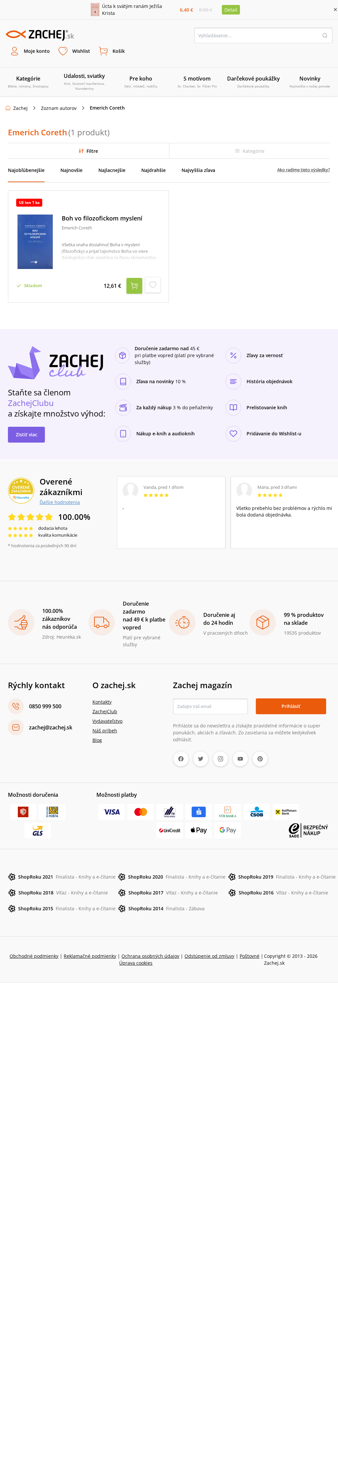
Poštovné (249, 956)
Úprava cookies (135, 963)
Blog (97, 740)
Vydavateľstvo (107, 721)
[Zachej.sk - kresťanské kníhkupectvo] (39, 35)
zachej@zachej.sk (50, 727)
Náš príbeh (104, 730)
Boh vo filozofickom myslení (102, 218)
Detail (230, 10)
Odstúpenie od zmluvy (209, 956)
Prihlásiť (291, 706)
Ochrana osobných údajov (150, 956)
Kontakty (102, 702)
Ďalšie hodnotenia (60, 502)
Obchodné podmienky (34, 956)
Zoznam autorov (59, 108)
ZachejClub (104, 711)
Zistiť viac (26, 434)
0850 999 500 (45, 706)
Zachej (20, 108)
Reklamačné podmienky (90, 956)
